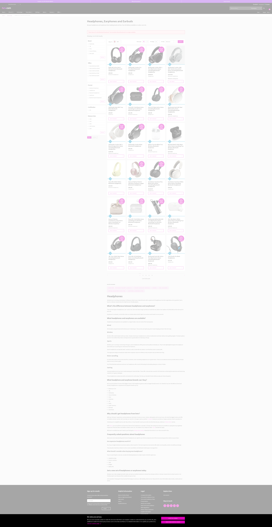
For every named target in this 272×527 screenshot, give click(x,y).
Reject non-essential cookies (173, 522)
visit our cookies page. (93, 523)
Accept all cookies (173, 518)
